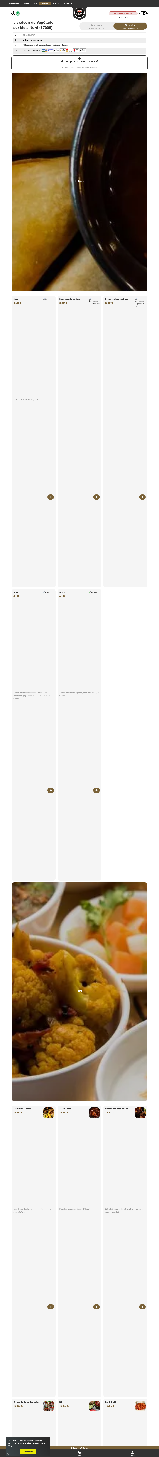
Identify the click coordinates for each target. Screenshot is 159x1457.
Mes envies (14, 3)
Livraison (130, 26)
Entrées (25, 3)
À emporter (96, 26)
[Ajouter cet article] (50, 497)
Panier (79, 1456)
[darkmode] (143, 13)
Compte (132, 1456)
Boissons (68, 3)
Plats (35, 3)
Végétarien (45, 3)
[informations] (13, 13)
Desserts (57, 3)
